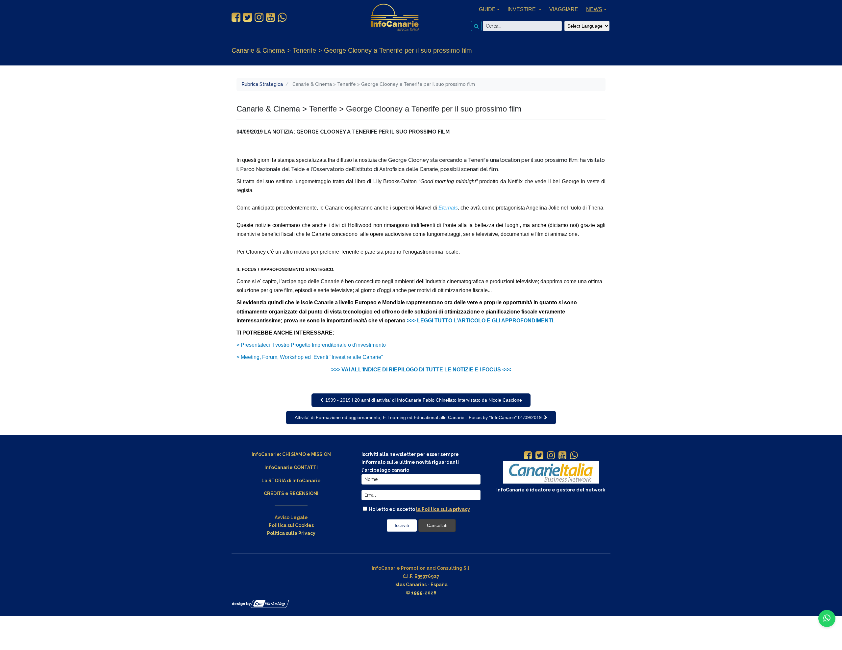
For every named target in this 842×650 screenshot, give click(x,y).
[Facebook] (528, 456)
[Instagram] (551, 456)
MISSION (321, 454)
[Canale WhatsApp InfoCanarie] (282, 17)
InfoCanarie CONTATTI (291, 467)
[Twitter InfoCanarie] (247, 17)
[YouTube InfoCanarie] (270, 17)
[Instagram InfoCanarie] (259, 17)
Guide (487, 9)
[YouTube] (562, 456)
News (594, 9)
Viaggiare (563, 9)
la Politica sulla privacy (443, 509)
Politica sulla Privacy (291, 533)
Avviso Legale (291, 517)
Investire (522, 9)
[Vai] (476, 26)
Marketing (270, 603)
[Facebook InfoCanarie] (236, 17)
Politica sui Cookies (291, 525)
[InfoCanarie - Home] (394, 17)
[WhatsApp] (574, 456)
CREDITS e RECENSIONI (291, 493)
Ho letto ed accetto (419, 509)
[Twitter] (539, 456)
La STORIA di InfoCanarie (291, 480)
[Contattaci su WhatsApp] (826, 618)
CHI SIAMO (294, 454)
